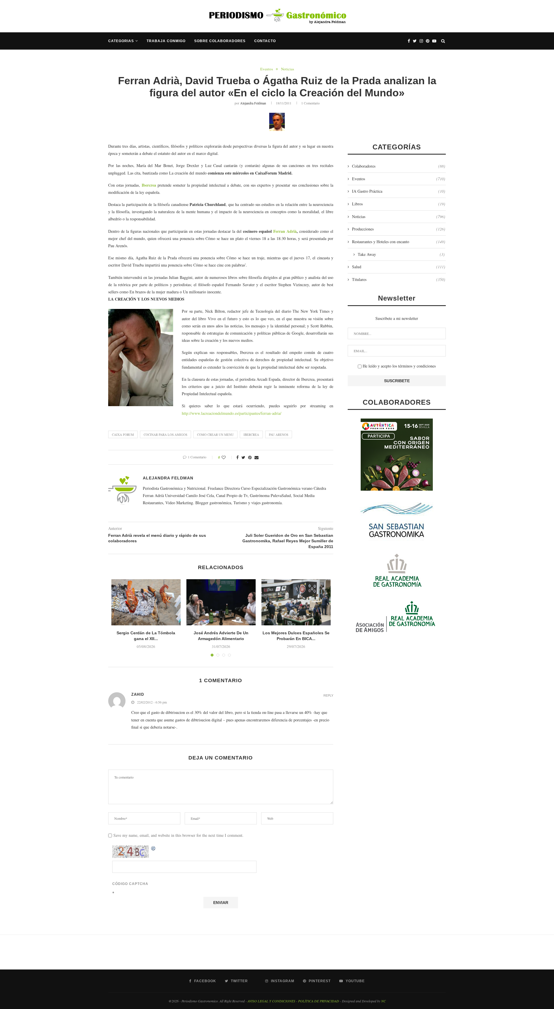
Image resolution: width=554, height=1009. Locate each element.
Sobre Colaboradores (220, 41)
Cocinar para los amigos (165, 434)
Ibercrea (149, 185)
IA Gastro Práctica (398, 191)
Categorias (121, 41)
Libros (398, 204)
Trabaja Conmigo (166, 41)
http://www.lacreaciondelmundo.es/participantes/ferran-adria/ (231, 413)
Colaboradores (398, 166)
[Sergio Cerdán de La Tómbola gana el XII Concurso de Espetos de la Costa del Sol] (146, 602)
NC (383, 1001)
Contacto (265, 41)
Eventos (266, 69)
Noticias (287, 69)
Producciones (398, 229)
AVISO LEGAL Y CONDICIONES (271, 1001)
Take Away (401, 254)
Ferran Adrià (285, 231)
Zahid (137, 694)
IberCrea (251, 434)
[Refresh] (153, 848)
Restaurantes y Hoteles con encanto (398, 241)
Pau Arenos (278, 434)
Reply (328, 695)
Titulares (398, 279)
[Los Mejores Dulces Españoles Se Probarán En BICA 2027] (296, 602)
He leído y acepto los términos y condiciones (399, 366)
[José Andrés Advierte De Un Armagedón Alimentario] (221, 602)
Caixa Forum (123, 434)
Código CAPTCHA (130, 884)
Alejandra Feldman (253, 103)
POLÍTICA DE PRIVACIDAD (318, 1001)
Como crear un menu (215, 434)
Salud (398, 266)
